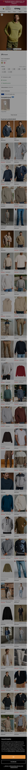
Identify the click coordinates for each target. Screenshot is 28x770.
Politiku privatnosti (20, 751)
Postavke (13, 762)
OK (13, 757)
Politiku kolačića (11, 751)
